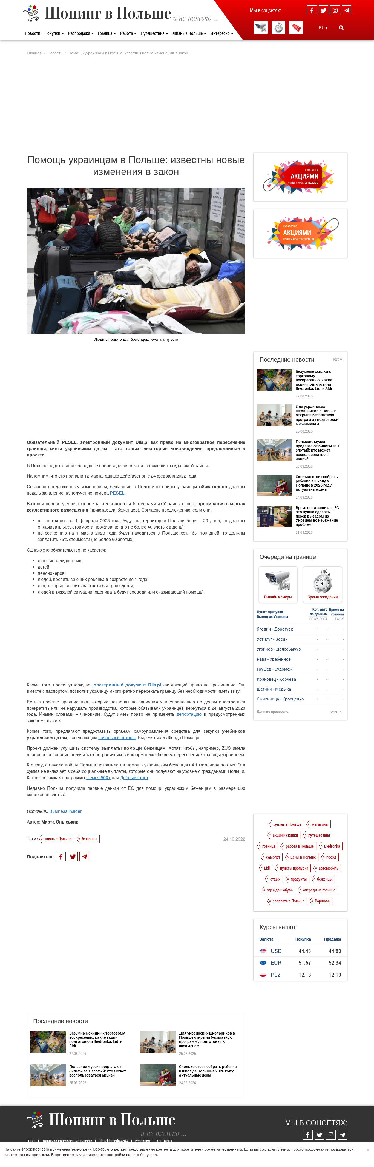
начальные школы (117, 737)
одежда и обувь (280, 890)
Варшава (322, 901)
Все (337, 360)
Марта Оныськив (60, 822)
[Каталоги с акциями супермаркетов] (296, 27)
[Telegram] (346, 10)
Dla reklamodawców (113, 1140)
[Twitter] (323, 10)
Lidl (267, 868)
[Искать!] (341, 27)
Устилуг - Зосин (272, 639)
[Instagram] (335, 10)
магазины (320, 824)
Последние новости (287, 359)
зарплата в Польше (288, 901)
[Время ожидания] (278, 27)
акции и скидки (285, 835)
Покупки (53, 33)
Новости (32, 33)
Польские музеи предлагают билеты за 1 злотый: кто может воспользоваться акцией (97, 1071)
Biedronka (332, 846)
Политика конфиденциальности (67, 1140)
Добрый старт (134, 777)
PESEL (117, 493)
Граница (105, 33)
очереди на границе (319, 890)
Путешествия (153, 33)
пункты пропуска (294, 868)
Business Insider (65, 811)
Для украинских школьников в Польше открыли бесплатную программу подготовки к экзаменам (207, 1039)
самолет (273, 857)
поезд (331, 857)
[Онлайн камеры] (261, 27)
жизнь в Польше (57, 838)
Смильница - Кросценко (280, 699)
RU (322, 27)
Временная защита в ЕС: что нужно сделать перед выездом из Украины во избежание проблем (318, 516)
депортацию (189, 714)
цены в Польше (303, 857)
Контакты (164, 1140)
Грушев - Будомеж (274, 669)
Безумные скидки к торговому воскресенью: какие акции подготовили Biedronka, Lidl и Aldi (97, 1039)
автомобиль (328, 868)
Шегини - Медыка (274, 689)
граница (268, 846)
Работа (127, 33)
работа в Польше (300, 846)
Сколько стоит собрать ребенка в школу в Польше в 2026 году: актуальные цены (208, 1071)
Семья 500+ (98, 777)
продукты (299, 879)
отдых (275, 879)
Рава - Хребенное (274, 659)
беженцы (89, 838)
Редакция (142, 1140)
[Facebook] (312, 10)
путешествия (319, 835)
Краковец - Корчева (276, 679)
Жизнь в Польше (187, 33)
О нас (31, 1140)
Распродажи (79, 33)
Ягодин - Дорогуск (275, 629)
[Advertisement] (187, 104)
